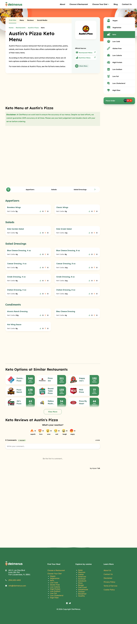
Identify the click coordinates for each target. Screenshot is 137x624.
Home (11, 28)
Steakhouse (83, 589)
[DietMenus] (13, 4)
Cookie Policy (109, 590)
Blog (116, 4)
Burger (81, 585)
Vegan (52, 576)
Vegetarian (54, 578)
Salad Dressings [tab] (80, 190)
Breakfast (82, 594)
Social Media (42, 20)
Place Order (110, 101)
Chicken (81, 592)
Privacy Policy (109, 582)
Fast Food (82, 587)
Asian (80, 570)
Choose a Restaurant (56, 570)
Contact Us (127, 4)
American (82, 577)
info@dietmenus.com (17, 586)
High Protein (55, 589)
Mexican (81, 572)
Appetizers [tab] (30, 190)
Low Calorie (55, 587)
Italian (81, 574)
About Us (107, 570)
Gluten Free (55, 585)
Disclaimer (108, 578)
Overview (12, 20)
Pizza (80, 583)
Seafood (81, 579)
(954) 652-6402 (14, 580)
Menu (22, 20)
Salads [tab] (54, 190)
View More (52, 412)
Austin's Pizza (33, 28)
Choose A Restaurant (78, 4)
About (62, 4)
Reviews (30, 20)
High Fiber (54, 598)
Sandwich (82, 581)
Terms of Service (110, 586)
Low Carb (54, 583)
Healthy (81, 596)
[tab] (12, 20)
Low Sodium (55, 591)
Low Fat (53, 593)
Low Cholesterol (56, 595)
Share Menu (83, 66)
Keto (52, 580)
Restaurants (21, 28)
